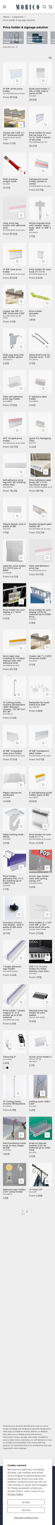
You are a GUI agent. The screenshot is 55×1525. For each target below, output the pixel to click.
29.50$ (33, 801)
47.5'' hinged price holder (12, 439)
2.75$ (32, 236)
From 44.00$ (10, 576)
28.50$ (33, 99)
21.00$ (6, 187)
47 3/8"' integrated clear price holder (12, 752)
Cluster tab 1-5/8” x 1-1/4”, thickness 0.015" (13, 134)
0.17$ (6, 889)
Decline (26, 1510)
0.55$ (6, 1063)
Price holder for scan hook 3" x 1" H (40, 835)
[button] (44, 7)
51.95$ (32, 1021)
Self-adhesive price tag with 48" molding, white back (14, 482)
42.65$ (7, 801)
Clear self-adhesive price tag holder (13, 398)
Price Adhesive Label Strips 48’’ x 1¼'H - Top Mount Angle (40, 482)
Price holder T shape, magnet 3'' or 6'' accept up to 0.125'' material (14, 1014)
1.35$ (5, 1198)
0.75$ (32, 363)
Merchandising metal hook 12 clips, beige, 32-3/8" (14, 1145)
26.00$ (33, 145)
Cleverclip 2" (9, 1057)
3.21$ (31, 1065)
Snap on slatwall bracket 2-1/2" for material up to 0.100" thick (39, 1146)
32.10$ (6, 933)
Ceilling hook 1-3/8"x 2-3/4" (39, 1102)
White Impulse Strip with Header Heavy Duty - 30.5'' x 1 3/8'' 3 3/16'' (40, 226)
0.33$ (32, 1156)
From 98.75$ (36, 490)
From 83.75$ (10, 669)
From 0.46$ (9, 717)
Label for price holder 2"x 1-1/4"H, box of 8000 (14, 568)
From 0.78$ (9, 1110)
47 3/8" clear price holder (12, 270)
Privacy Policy (15, 1494)
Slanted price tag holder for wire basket (38, 1013)
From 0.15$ (9, 143)
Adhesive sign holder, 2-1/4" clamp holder (14, 1190)
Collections (17, 17)
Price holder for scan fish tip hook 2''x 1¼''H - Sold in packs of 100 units (40, 136)
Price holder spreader (35, 312)
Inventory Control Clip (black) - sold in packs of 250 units (13, 924)
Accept (26, 1502)
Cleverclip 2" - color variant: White (4, 1068)
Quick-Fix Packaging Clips (40, 439)
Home (6, 17)
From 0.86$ (35, 710)
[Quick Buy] (17, 80)
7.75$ (6, 532)
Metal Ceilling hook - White (14, 835)
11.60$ (6, 1154)
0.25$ (32, 1110)
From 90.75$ (36, 574)
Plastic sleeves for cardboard (12, 794)
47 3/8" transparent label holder (39, 752)
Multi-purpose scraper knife (10, 180)
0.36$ (32, 622)
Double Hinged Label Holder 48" (40, 525)
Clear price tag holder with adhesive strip (14, 225)
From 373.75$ (36, 532)
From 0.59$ (9, 1023)
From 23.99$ (36, 933)
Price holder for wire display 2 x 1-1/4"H (14, 611)
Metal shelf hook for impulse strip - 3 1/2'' (39, 356)
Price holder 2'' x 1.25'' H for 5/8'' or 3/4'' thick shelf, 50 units (40, 924)
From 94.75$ (36, 189)
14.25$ (32, 446)
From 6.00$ (36, 277)
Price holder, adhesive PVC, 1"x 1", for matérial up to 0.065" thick (13, 879)
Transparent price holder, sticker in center (38, 181)
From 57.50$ (10, 759)
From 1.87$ (35, 977)
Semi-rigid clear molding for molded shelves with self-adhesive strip (13, 659)
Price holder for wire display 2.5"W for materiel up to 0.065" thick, (40, 613)
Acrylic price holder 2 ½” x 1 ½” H (40, 1058)
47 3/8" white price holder (13, 90)
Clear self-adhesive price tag (39, 567)
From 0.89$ (35, 1195)
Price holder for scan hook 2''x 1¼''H (40, 270)
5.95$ (6, 363)
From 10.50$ (36, 843)
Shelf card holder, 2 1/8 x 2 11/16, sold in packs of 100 (39, 91)
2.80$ (32, 319)
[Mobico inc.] (28, 6)
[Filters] (50, 57)
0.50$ (32, 405)
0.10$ (32, 664)
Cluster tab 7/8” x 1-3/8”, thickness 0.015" (14, 312)
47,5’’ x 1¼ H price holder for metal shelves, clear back (39, 968)
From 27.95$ (10, 405)
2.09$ (6, 843)
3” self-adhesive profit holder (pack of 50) (40, 794)
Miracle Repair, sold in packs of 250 (14, 525)
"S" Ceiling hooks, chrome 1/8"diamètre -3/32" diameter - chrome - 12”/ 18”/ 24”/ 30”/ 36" (14, 707)
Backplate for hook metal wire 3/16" (39, 703)
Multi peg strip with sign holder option (13, 356)
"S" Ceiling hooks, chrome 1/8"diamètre (14, 1102)
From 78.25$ (10, 490)
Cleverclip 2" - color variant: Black (7, 1068)
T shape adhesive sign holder (12, 967)
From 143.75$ (36, 759)
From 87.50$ (10, 97)
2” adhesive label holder (38, 398)
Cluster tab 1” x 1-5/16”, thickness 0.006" (40, 657)
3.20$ (32, 887)
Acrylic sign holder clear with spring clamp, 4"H (39, 878)
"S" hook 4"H (35, 1189)
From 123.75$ (10, 446)
